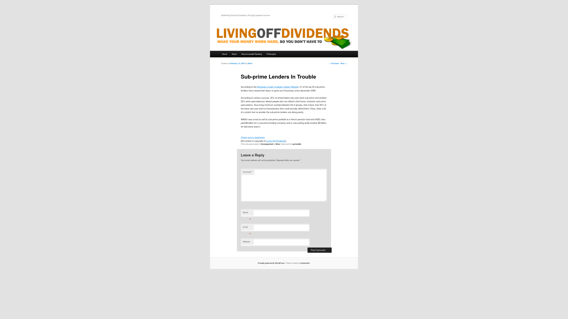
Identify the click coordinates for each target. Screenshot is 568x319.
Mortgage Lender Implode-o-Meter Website (277, 86)
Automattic (305, 263)
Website (246, 241)
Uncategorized (267, 144)
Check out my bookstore (253, 137)
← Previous (334, 63)
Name (247, 213)
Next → (344, 63)
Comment (247, 171)
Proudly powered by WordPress (271, 263)
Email (247, 228)
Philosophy (271, 54)
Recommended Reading (251, 54)
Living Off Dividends (275, 140)
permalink (297, 144)
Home (224, 54)
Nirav (250, 63)
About (234, 54)
